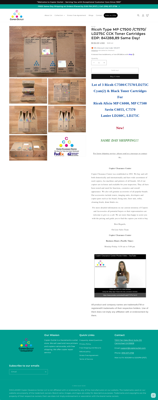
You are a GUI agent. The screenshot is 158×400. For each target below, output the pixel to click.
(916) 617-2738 (127, 353)
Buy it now (115, 76)
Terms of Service (86, 359)
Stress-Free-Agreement (88, 355)
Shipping (94, 50)
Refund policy (85, 352)
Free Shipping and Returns (90, 348)
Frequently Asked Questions (90, 340)
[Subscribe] (45, 371)
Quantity (94, 58)
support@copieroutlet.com (133, 348)
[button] (59, 15)
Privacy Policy (85, 344)
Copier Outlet (81, 385)
